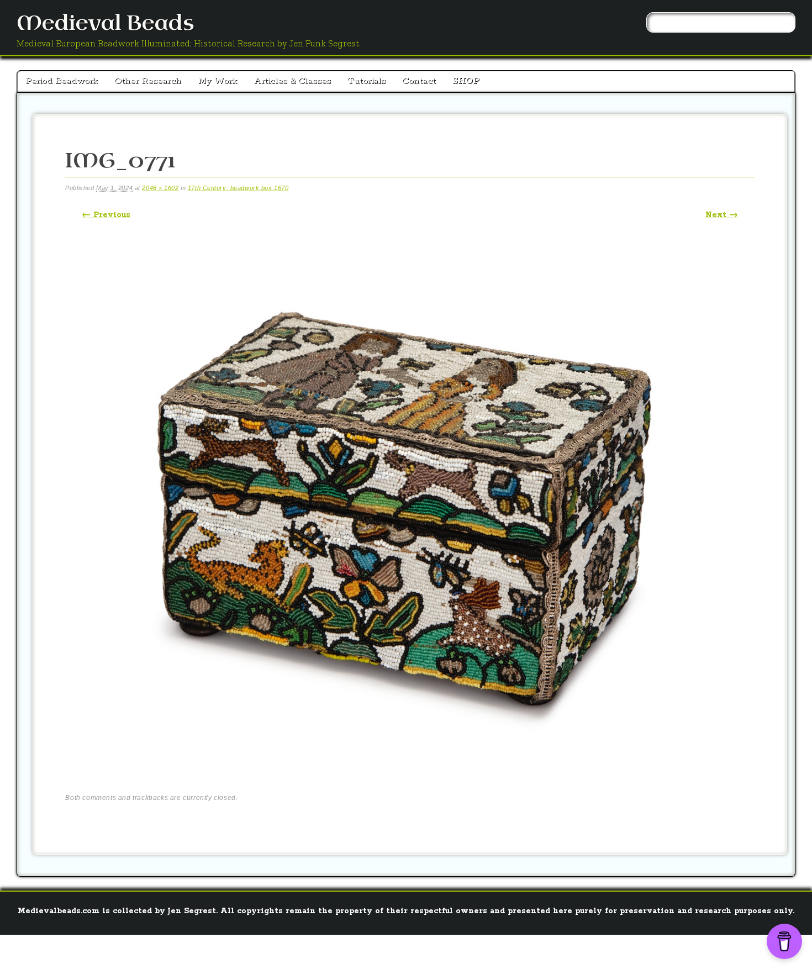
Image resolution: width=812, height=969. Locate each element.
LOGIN (385, 950)
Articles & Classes (292, 81)
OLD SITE (421, 950)
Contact (419, 81)
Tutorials (366, 81)
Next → (721, 215)
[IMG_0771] (409, 777)
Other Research (147, 81)
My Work (217, 81)
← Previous (106, 215)
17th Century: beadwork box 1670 (238, 188)
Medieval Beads (105, 23)
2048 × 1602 (160, 188)
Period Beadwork (61, 81)
